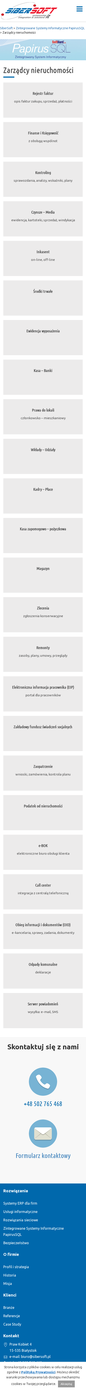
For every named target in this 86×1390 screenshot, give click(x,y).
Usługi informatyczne (20, 1212)
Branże (8, 1308)
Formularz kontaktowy (43, 1155)
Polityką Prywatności (38, 1372)
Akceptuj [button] (66, 1383)
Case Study (12, 1324)
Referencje (11, 1316)
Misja (7, 1284)
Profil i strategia (16, 1267)
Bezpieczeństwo (16, 1243)
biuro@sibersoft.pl (35, 1357)
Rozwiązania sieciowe (20, 1220)
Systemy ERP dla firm (20, 1203)
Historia (9, 1275)
